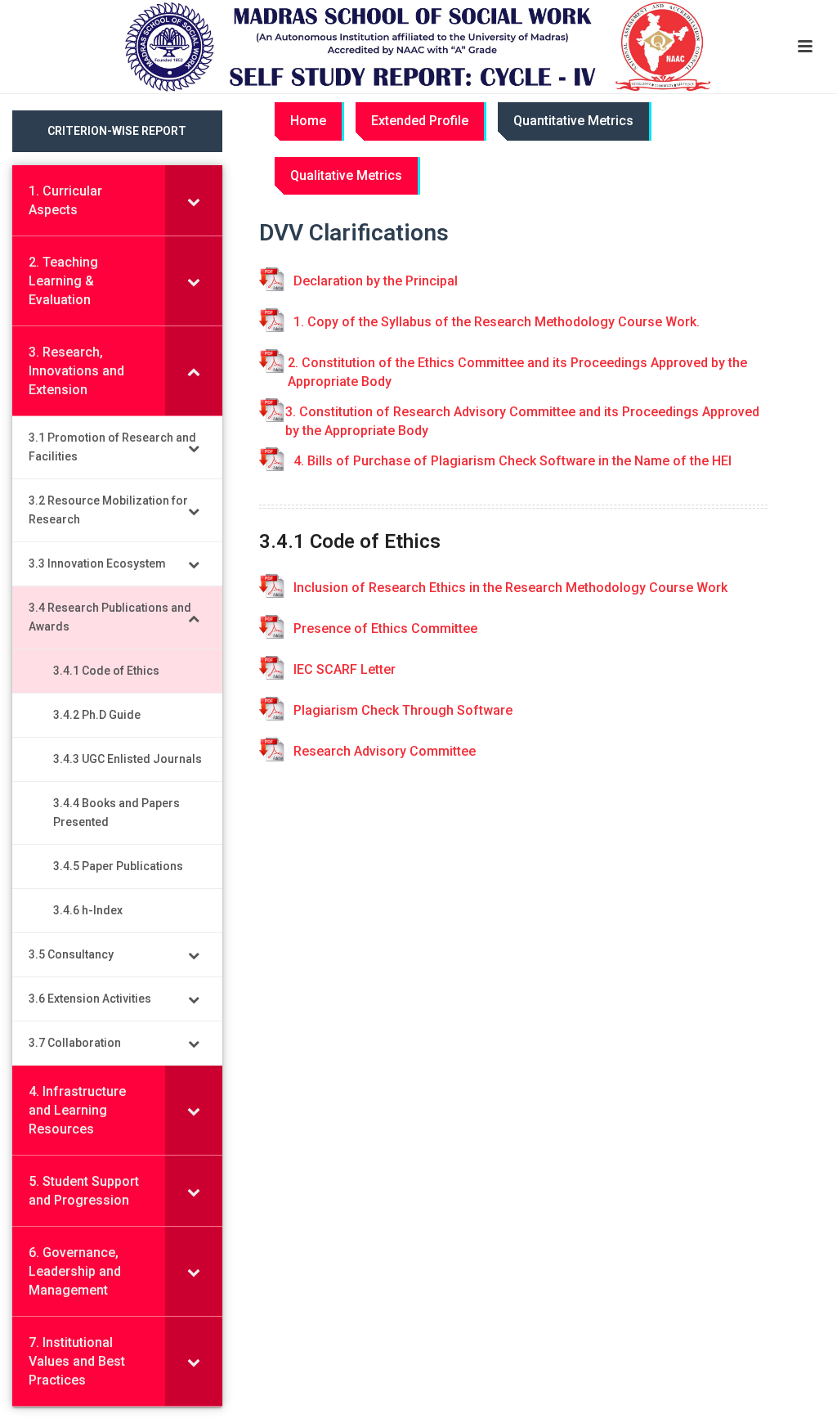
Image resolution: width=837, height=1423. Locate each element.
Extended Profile (419, 120)
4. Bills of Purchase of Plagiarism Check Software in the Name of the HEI (512, 461)
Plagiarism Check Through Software (402, 710)
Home (308, 120)
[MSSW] (418, 46)
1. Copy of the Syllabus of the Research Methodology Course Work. (496, 322)
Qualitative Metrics (346, 175)
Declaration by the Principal (375, 281)
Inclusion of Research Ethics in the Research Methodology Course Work (510, 587)
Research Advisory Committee (384, 751)
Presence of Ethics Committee (385, 628)
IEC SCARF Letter (344, 669)
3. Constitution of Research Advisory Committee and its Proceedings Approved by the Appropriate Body (522, 421)
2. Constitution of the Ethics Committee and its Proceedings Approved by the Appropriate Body (517, 372)
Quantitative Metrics (573, 120)
